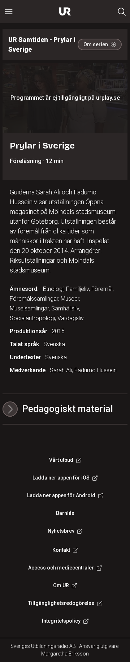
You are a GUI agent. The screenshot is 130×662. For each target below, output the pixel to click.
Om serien (95, 44)
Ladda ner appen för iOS (61, 478)
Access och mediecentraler (61, 568)
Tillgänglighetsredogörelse (61, 603)
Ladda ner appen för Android (61, 495)
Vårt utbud (61, 460)
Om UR (61, 585)
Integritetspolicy (61, 621)
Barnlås (65, 513)
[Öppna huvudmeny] (8, 11)
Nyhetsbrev (61, 531)
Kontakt (61, 550)
